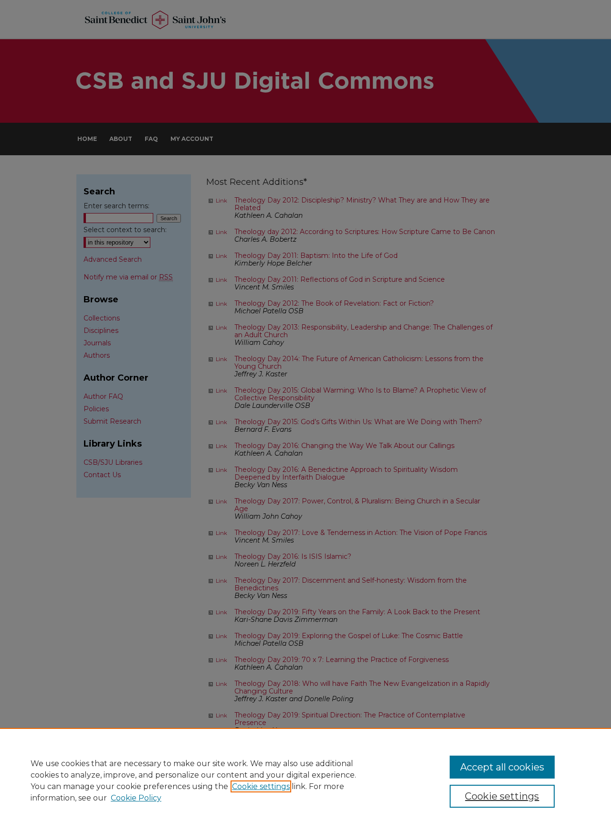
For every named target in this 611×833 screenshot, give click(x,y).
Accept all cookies (502, 767)
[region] (305, 780)
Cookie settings (261, 786)
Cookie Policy (136, 797)
